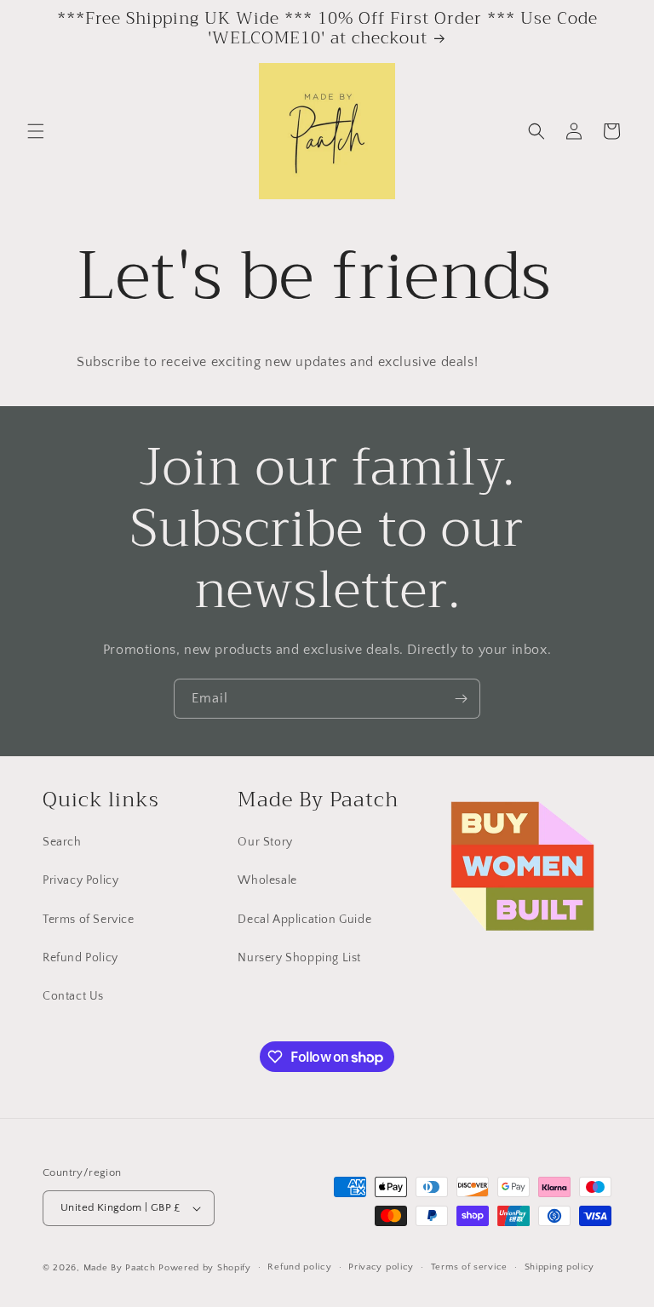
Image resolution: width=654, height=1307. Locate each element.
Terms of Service (89, 919)
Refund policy (299, 1267)
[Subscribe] (460, 699)
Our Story (265, 842)
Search (62, 842)
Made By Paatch (119, 1268)
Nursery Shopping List (299, 958)
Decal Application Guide (304, 919)
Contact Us (73, 996)
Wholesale (267, 880)
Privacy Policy (80, 880)
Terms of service (469, 1267)
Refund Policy (80, 958)
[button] (35, 131)
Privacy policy (381, 1267)
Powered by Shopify (204, 1268)
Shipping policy (560, 1267)
